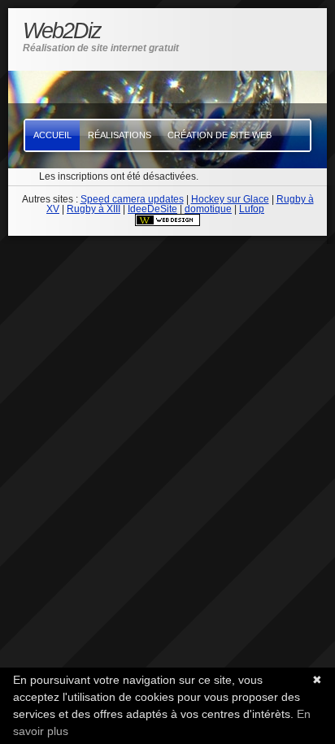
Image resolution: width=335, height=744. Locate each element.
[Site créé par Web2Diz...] (167, 222)
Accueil (52, 135)
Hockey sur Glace (230, 199)
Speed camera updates (132, 199)
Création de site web (220, 135)
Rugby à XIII (93, 209)
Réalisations (119, 135)
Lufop (251, 209)
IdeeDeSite (152, 209)
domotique (208, 209)
